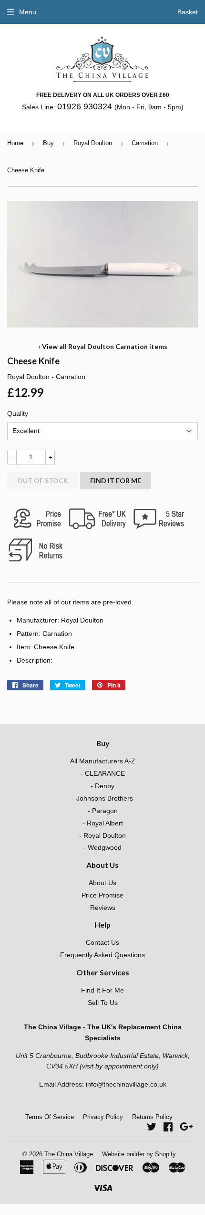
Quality (17, 413)
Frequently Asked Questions (102, 955)
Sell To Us (103, 1002)
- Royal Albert (102, 823)
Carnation (145, 143)
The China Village (68, 1154)
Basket (187, 12)
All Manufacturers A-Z (102, 761)
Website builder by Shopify (139, 1154)
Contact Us (102, 942)
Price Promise (102, 895)
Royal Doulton (92, 143)
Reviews (102, 907)
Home (15, 143)
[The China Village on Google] (186, 1128)
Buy (48, 143)
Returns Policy (152, 1116)
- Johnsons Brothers (102, 798)
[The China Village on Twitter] (151, 1128)
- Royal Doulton (102, 835)
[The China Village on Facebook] (168, 1128)
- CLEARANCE (103, 773)
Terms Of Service (49, 1116)
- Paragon (103, 810)
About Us (102, 883)
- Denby (102, 786)
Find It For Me (115, 480)
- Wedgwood (102, 847)
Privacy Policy (103, 1116)
